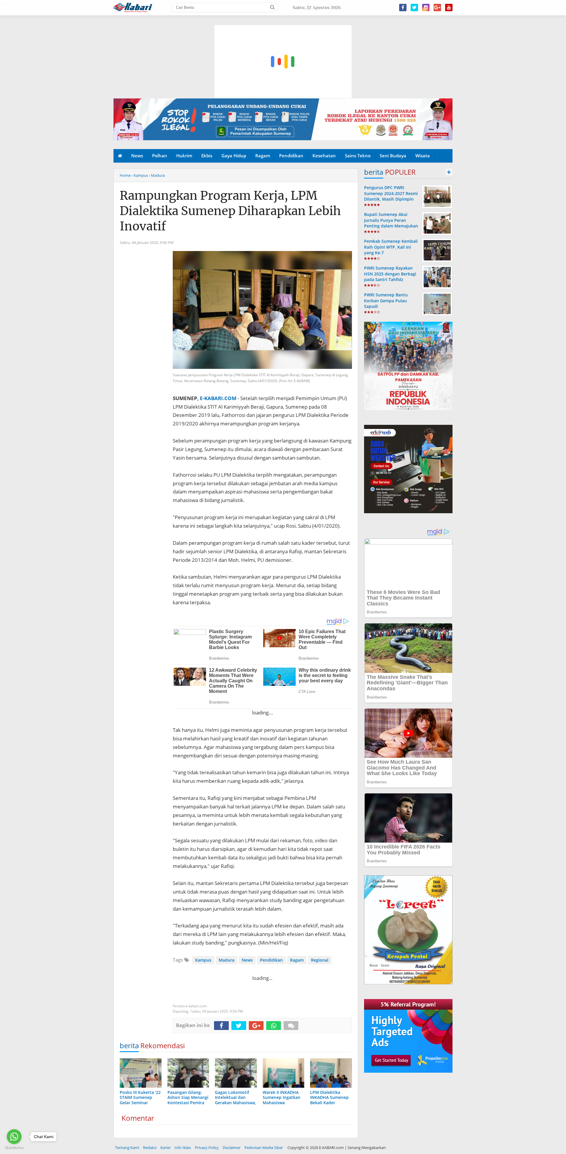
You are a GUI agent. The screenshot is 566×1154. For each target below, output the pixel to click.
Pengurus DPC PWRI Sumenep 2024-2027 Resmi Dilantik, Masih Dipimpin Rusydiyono (391, 196)
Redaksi (150, 1147)
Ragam (262, 156)
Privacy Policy (207, 1147)
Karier (165, 1147)
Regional (319, 960)
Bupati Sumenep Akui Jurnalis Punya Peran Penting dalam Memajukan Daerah (391, 223)
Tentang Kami (127, 1147)
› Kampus (139, 175)
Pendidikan (291, 156)
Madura (226, 960)
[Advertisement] (283, 34)
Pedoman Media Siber (263, 1147)
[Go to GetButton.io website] (14, 1148)
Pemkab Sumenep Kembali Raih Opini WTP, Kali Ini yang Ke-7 (391, 246)
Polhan (159, 156)
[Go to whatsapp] (14, 1136)
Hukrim (184, 156)
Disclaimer (232, 1147)
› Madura (157, 175)
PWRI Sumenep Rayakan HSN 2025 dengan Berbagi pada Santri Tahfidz (390, 273)
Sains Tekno (358, 156)
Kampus (203, 960)
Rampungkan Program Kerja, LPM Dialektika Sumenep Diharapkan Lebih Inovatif (230, 211)
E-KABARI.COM (218, 398)
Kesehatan (324, 156)
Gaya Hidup (233, 156)
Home (125, 175)
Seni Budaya (393, 156)
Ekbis (206, 156)
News (137, 156)
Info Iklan (183, 1147)
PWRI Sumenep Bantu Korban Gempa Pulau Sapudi (386, 300)
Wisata (422, 156)
